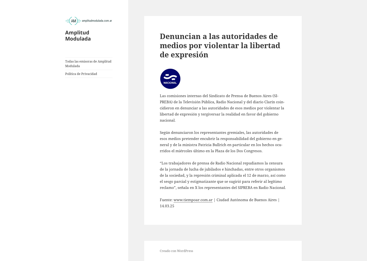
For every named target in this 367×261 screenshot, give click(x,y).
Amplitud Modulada (78, 35)
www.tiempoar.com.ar (193, 199)
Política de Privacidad (81, 74)
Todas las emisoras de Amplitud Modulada (88, 63)
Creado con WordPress (176, 251)
